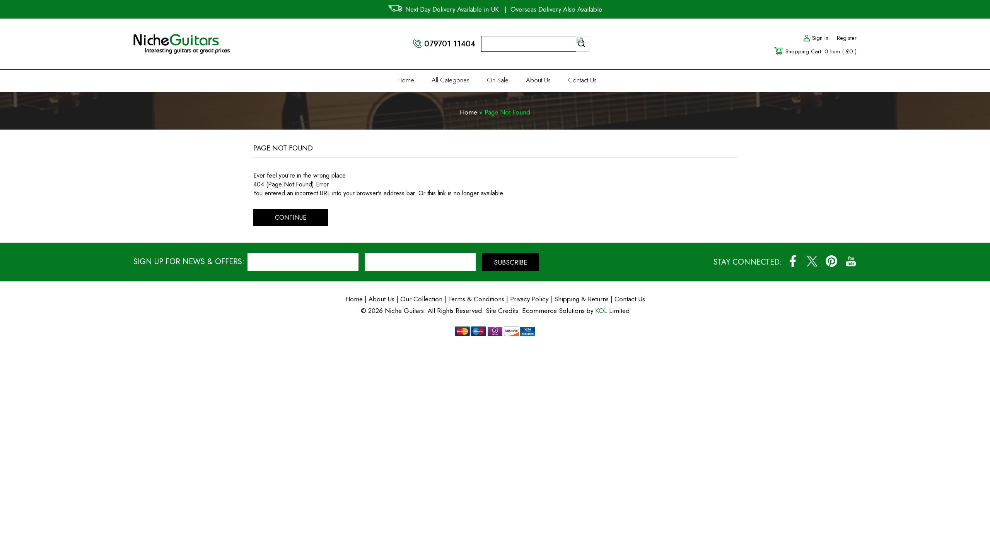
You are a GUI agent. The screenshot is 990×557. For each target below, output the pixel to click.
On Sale (498, 80)
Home (406, 80)
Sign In (820, 38)
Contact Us (582, 80)
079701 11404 (449, 44)
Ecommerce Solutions (553, 310)
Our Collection (421, 299)
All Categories (450, 80)
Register (847, 38)
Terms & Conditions (477, 299)
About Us (538, 80)
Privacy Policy (529, 299)
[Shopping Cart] (779, 50)
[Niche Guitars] (181, 38)
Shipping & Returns (581, 299)
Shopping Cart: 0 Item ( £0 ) (821, 51)
